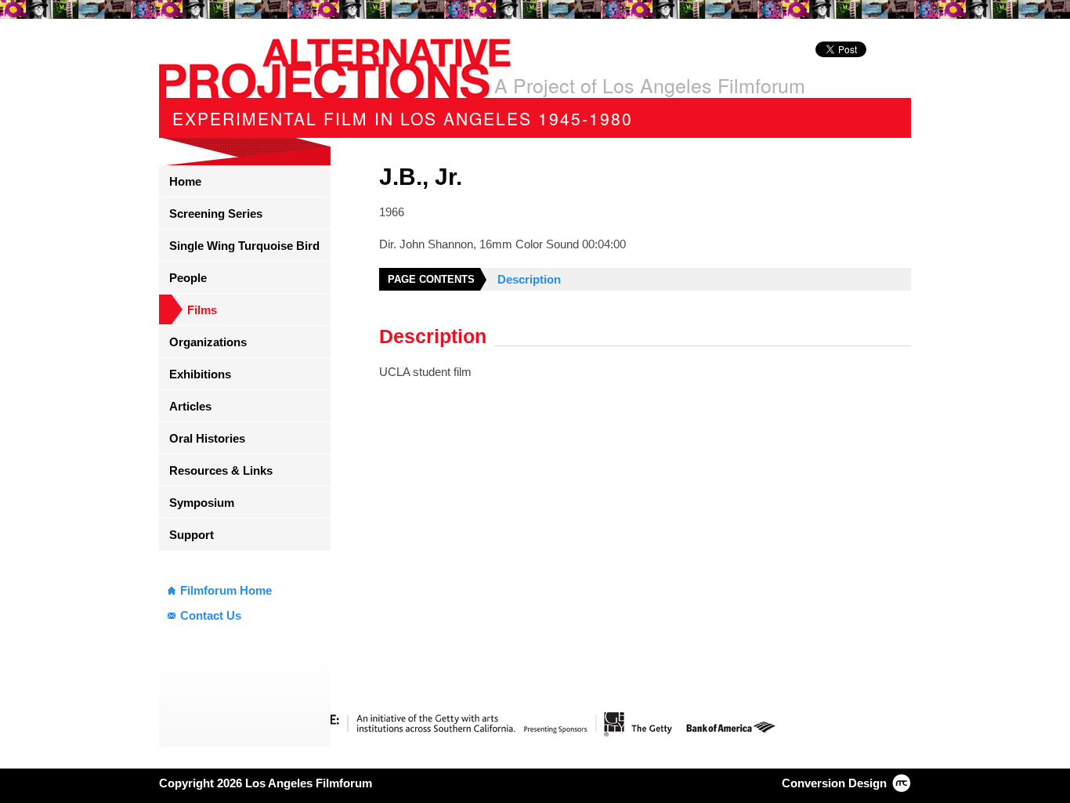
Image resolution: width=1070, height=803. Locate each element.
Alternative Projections (335, 68)
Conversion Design (834, 783)
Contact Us (210, 615)
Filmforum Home (226, 590)
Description (529, 279)
